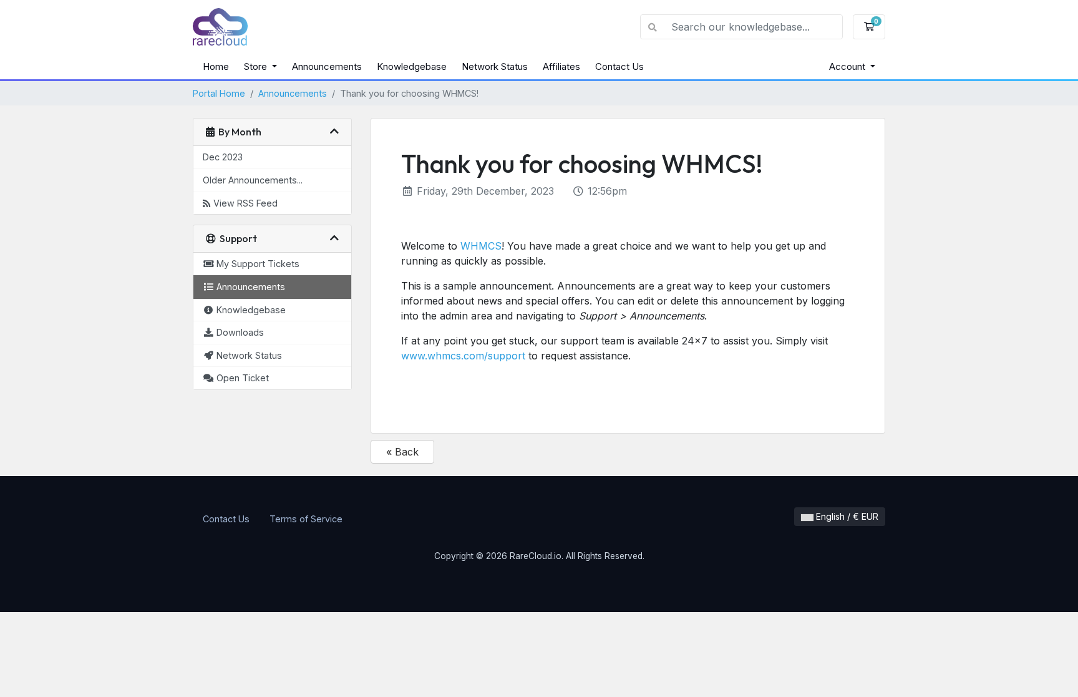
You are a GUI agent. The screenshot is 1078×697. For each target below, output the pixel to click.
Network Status (495, 66)
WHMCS (481, 246)
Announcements (327, 66)
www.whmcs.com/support (463, 355)
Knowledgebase (412, 66)
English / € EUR (845, 516)
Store (257, 66)
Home (216, 66)
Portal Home (219, 93)
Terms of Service (306, 519)
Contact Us (619, 66)
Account (848, 66)
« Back (402, 452)
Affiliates (561, 66)
